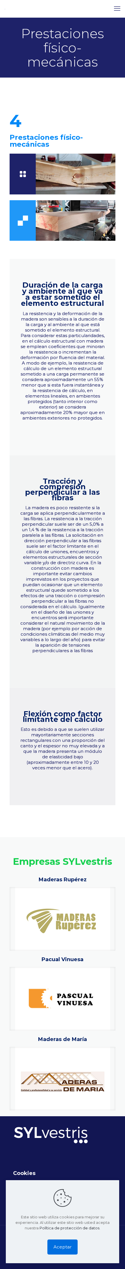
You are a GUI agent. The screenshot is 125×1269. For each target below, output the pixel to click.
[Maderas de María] (62, 1078)
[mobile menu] (117, 9)
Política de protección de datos (69, 1228)
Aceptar (62, 1247)
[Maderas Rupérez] (62, 919)
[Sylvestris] (5, 8)
